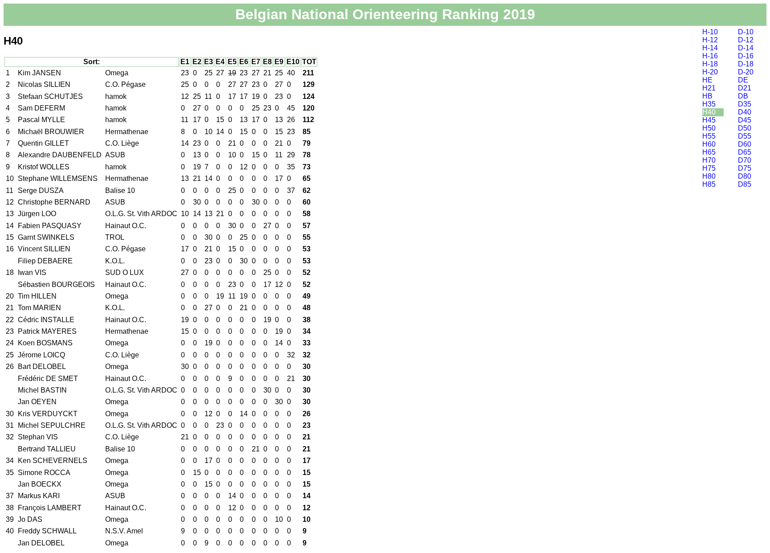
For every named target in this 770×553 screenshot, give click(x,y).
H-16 (710, 56)
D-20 (746, 72)
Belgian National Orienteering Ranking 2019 (385, 14)
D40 (744, 112)
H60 (709, 144)
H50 (709, 128)
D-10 (746, 32)
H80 (709, 176)
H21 (709, 88)
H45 (709, 120)
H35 (709, 104)
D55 (744, 136)
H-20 (710, 72)
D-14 (746, 48)
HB (707, 96)
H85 (709, 184)
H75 (709, 168)
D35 (744, 104)
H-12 (710, 40)
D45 (744, 120)
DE (743, 80)
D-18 (746, 64)
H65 (709, 152)
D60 (744, 144)
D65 (744, 152)
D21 (744, 88)
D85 (744, 184)
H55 (709, 136)
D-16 (746, 56)
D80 (744, 176)
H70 (709, 160)
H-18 (710, 64)
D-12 (746, 40)
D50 (744, 128)
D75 (744, 168)
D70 (744, 160)
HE (707, 80)
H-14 (710, 48)
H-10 (710, 32)
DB (743, 96)
